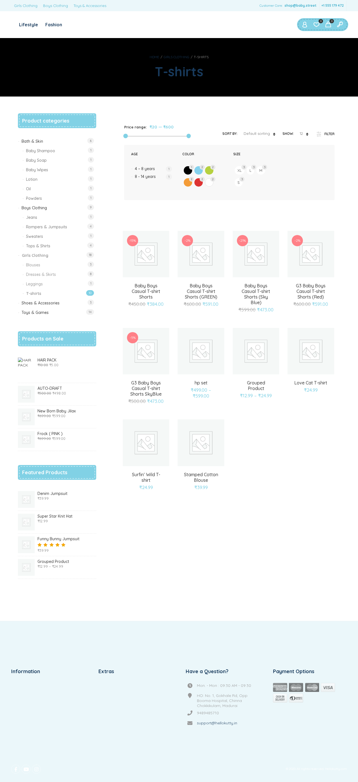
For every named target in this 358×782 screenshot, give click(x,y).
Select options (194, 378)
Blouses (33, 264)
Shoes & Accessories (41, 303)
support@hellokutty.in (217, 722)
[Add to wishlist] (146, 298)
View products (249, 378)
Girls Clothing (25, 5)
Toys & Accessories (90, 5)
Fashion (53, 24)
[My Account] (304, 24)
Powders (34, 198)
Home (154, 57)
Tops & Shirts (38, 245)
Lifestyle (28, 24)
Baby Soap (36, 160)
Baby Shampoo (40, 150)
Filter (329, 134)
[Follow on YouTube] (26, 769)
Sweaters (34, 236)
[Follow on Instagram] (36, 769)
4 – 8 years (145, 168)
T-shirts (33, 293)
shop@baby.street (300, 5)
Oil (28, 188)
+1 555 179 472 (332, 5)
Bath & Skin (32, 141)
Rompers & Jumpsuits (46, 226)
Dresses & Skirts (41, 274)
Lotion (31, 179)
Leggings (34, 284)
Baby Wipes (37, 169)
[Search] (339, 24)
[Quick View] (152, 287)
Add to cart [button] (139, 287)
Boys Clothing (55, 5)
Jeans (31, 217)
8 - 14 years (145, 176)
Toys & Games (35, 312)
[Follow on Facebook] (15, 769)
